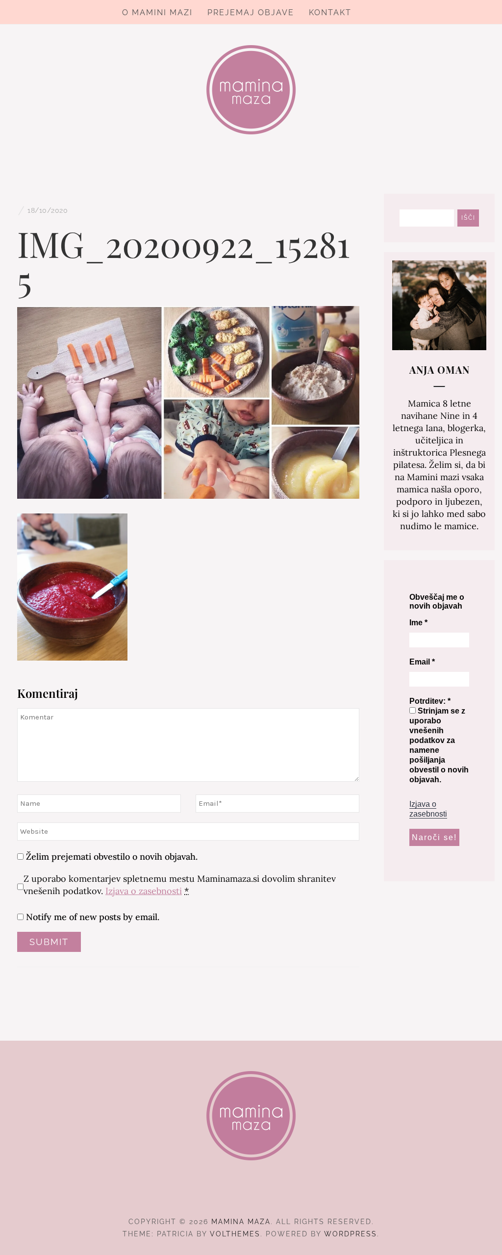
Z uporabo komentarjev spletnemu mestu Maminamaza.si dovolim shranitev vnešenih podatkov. (180, 884)
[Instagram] (251, 1194)
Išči (468, 217)
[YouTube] (269, 1194)
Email (422, 662)
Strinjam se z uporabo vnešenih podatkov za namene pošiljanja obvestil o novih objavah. (439, 745)
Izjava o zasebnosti (143, 890)
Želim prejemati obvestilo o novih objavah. (111, 856)
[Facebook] (233, 1194)
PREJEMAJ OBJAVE (250, 12)
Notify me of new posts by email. (92, 916)
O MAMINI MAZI (157, 12)
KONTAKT (330, 12)
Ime (418, 622)
